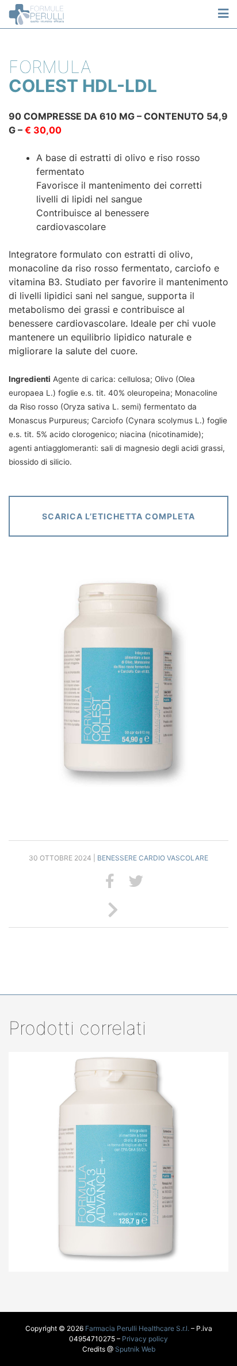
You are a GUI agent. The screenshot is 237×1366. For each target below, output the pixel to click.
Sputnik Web (135, 1349)
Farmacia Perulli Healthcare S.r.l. (137, 1328)
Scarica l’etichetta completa (118, 516)
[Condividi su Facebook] (109, 881)
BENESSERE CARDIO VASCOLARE (152, 858)
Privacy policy (145, 1338)
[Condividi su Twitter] (136, 881)
